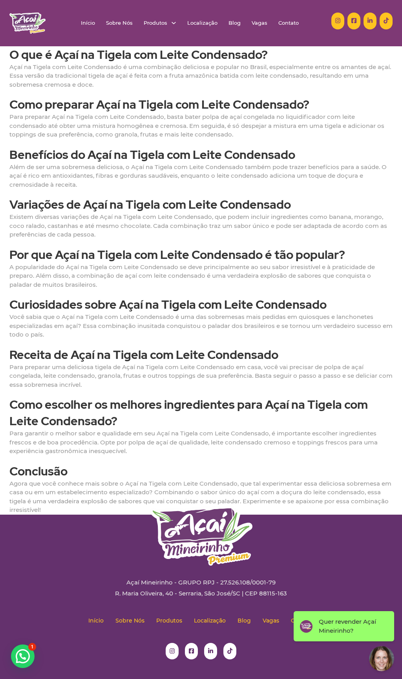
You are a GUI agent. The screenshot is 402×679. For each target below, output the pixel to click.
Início (88, 22)
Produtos (155, 22)
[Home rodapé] (201, 529)
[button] (23, 656)
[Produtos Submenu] (173, 22)
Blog (234, 22)
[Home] (27, 23)
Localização (202, 22)
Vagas (259, 22)
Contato (288, 22)
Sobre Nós (119, 22)
